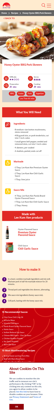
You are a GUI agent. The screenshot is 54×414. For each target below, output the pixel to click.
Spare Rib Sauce (10, 345)
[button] (43, 5)
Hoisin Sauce (8, 329)
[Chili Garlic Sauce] (24, 252)
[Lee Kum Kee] (6, 6)
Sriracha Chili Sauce (11, 323)
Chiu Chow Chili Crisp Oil (13, 317)
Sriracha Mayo (9, 320)
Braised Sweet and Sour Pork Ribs (16, 356)
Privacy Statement (21, 397)
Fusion (20, 94)
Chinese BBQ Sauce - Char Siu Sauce (17, 335)
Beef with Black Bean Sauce (14, 359)
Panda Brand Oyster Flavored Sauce (17, 326)
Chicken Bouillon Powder (13, 338)
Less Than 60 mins (27, 99)
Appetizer (40, 94)
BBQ (12, 94)
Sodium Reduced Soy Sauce (14, 332)
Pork (30, 94)
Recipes (14, 13)
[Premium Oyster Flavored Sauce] (24, 238)
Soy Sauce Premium (11, 342)
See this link (21, 392)
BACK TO (10, 18)
